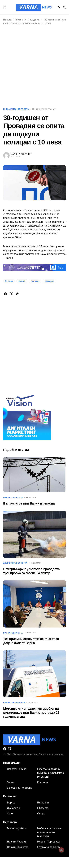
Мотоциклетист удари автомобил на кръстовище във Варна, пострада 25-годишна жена (31, 712)
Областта (23, 109)
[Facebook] (4, 748)
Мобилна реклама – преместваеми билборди (49, 832)
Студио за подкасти (48, 847)
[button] (5, 7)
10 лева (9, 281)
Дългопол (9, 563)
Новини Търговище (48, 841)
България (43, 802)
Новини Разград (16, 841)
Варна (19, 19)
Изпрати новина (16, 769)
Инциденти (33, 19)
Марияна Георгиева (21, 154)
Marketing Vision (16, 828)
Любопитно (14, 808)
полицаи (35, 281)
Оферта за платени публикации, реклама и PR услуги (51, 772)
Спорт (41, 813)
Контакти (42, 782)
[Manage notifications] (61, 849)
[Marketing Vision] (27, 415)
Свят (10, 813)
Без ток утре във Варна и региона (29, 503)
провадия (49, 281)
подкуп (21, 281)
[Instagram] (9, 748)
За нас (11, 782)
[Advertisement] (34, 68)
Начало (7, 19)
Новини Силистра (17, 847)
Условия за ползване (19, 787)
